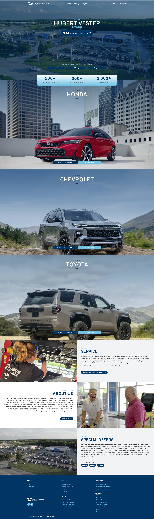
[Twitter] (31, 504)
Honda (68, 4)
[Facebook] (28, 504)
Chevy (76, 4)
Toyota (85, 4)
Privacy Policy (124, 516)
